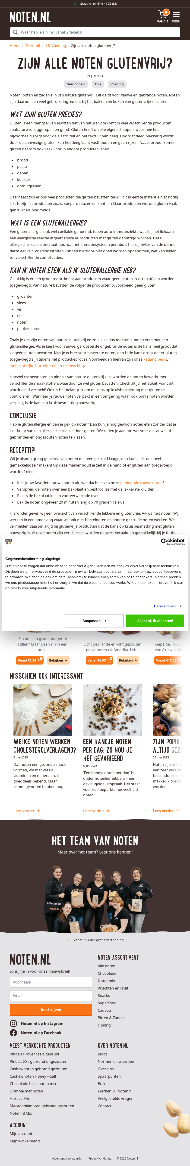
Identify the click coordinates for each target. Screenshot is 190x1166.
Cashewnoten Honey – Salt (33, 1076)
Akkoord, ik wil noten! (155, 621)
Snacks (104, 995)
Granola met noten (26, 1091)
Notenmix (106, 980)
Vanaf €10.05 (166, 660)
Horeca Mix (20, 1098)
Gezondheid (76, 84)
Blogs (103, 1054)
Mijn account (21, 1133)
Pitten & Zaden (111, 1017)
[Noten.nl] (30, 17)
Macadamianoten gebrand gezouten (42, 1105)
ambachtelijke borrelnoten (33, 365)
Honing (104, 1025)
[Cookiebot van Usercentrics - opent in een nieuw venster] (164, 541)
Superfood (107, 1002)
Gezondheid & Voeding (45, 45)
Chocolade (107, 973)
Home (15, 45)
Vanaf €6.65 (97, 660)
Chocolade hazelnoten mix (33, 1083)
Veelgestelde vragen (115, 1098)
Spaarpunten (109, 1076)
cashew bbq (73, 365)
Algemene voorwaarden (67, 1158)
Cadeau (104, 1010)
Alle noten (106, 965)
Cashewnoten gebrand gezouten (38, 1068)
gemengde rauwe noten (141, 482)
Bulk (101, 1083)
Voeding (117, 84)
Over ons (106, 1068)
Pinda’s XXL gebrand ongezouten (38, 1061)
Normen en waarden (116, 1061)
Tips (98, 84)
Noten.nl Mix (21, 1113)
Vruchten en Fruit (113, 988)
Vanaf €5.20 (27, 660)
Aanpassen (91, 621)
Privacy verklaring (100, 1158)
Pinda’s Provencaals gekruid (34, 1054)
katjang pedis (155, 359)
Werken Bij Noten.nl (115, 1091)
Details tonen (165, 606)
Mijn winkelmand (25, 1141)
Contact (104, 1105)
